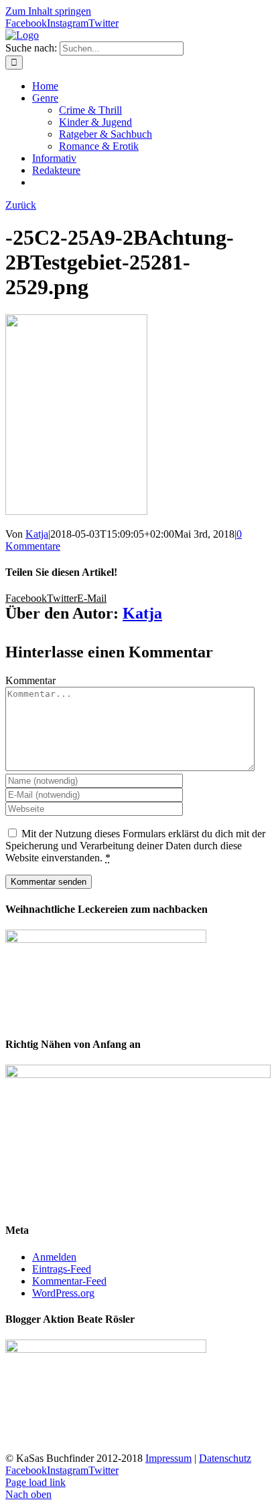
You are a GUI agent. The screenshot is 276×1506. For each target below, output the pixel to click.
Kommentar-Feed (69, 1281)
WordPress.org (63, 1293)
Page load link (35, 1482)
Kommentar (30, 680)
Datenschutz (225, 1458)
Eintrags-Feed (61, 1269)
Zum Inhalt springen (48, 11)
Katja (36, 534)
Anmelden (54, 1257)
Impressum (168, 1458)
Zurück (20, 205)
